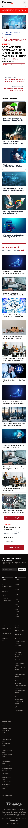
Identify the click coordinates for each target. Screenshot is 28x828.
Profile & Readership (7, 586)
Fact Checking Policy (7, 781)
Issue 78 (17, 596)
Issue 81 (17, 589)
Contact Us (4, 588)
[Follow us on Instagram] (11, 823)
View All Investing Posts (14, 518)
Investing (9, 37)
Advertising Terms (6, 600)
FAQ (3, 640)
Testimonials (5, 635)
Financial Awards (6, 784)
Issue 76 (17, 601)
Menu (3, 6)
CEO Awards (18, 645)
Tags (17, 820)
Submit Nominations (6, 633)
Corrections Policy (6, 770)
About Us (4, 579)
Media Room (5, 638)
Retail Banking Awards (7, 795)
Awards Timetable (6, 628)
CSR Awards (18, 652)
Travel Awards (5, 759)
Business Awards (19, 634)
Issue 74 (17, 606)
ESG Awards (18, 683)
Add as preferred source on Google (15, 64)
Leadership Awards (6, 721)
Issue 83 (17, 584)
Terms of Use (5, 598)
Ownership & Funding (7, 768)
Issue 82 (17, 587)
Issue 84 (17, 582)
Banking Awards (19, 699)
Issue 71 (17, 614)
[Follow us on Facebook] (14, 823)
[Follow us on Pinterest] (8, 823)
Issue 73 (17, 609)
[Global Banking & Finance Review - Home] (7, 2)
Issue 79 (17, 594)
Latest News (5, 591)
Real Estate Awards (6, 728)
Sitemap (12, 820)
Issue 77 (17, 599)
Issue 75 (17, 604)
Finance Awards (19, 710)
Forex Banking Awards (20, 685)
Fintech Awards (19, 672)
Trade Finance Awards (7, 747)
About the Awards (6, 625)
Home (3, 37)
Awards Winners (6, 630)
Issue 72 (17, 611)
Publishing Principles (7, 765)
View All (17, 619)
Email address (5, 566)
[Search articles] (24, 2)
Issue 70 (17, 616)
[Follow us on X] (20, 823)
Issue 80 (17, 592)
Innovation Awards (19, 688)
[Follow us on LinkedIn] (17, 823)
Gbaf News (14, 59)
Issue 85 (17, 579)
